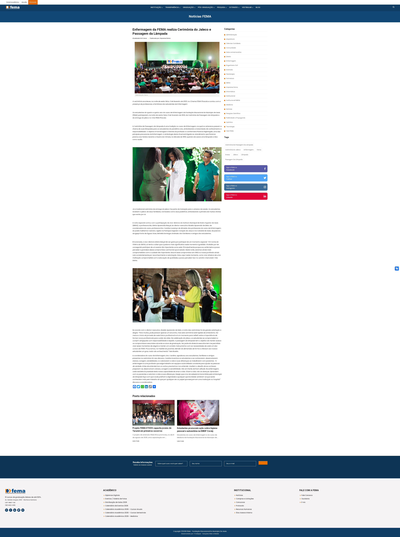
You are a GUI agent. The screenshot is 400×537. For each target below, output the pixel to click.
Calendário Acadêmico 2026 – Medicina (121, 516)
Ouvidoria (305, 499)
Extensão (229, 70)
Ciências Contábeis (233, 43)
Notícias (229, 109)
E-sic (303, 502)
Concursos (240, 502)
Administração (231, 35)
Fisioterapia (230, 74)
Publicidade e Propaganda (235, 118)
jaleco (235, 155)
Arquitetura (230, 39)
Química (229, 122)
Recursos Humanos (244, 509)
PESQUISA (221, 7)
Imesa (227, 155)
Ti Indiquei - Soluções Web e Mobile (206, 534)
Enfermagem (231, 61)
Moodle (24, 2)
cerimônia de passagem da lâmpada (239, 145)
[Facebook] (10, 510)
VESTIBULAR (247, 7)
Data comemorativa (233, 52)
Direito (228, 57)
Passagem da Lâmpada (234, 159)
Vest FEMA (230, 131)
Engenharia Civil (232, 65)
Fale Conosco (306, 495)
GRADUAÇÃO (188, 7)
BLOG (258, 7)
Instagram (231, 187)
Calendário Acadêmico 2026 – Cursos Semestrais (125, 513)
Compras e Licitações (245, 499)
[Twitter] (18, 510)
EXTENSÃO (233, 7)
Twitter (231, 178)
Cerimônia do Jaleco (233, 150)
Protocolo (32, 2)
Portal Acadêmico (12, 2)
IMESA (228, 83)
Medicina (229, 105)
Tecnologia (230, 127)
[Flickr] (22, 510)
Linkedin (231, 196)
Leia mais (135, 441)
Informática (230, 92)
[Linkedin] (14, 510)
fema (259, 150)
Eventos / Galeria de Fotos (116, 499)
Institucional (230, 96)
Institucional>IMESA (233, 100)
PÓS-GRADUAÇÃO (205, 7)
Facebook (231, 168)
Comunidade (231, 48)
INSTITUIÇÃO (156, 7)
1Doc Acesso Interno (244, 513)
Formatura (230, 78)
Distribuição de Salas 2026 (116, 502)
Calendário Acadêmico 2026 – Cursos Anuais (123, 509)
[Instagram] (6, 510)
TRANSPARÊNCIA (172, 7)
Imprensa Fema (232, 87)
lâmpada (244, 155)
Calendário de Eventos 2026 (116, 506)
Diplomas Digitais (112, 495)
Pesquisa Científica (233, 113)
